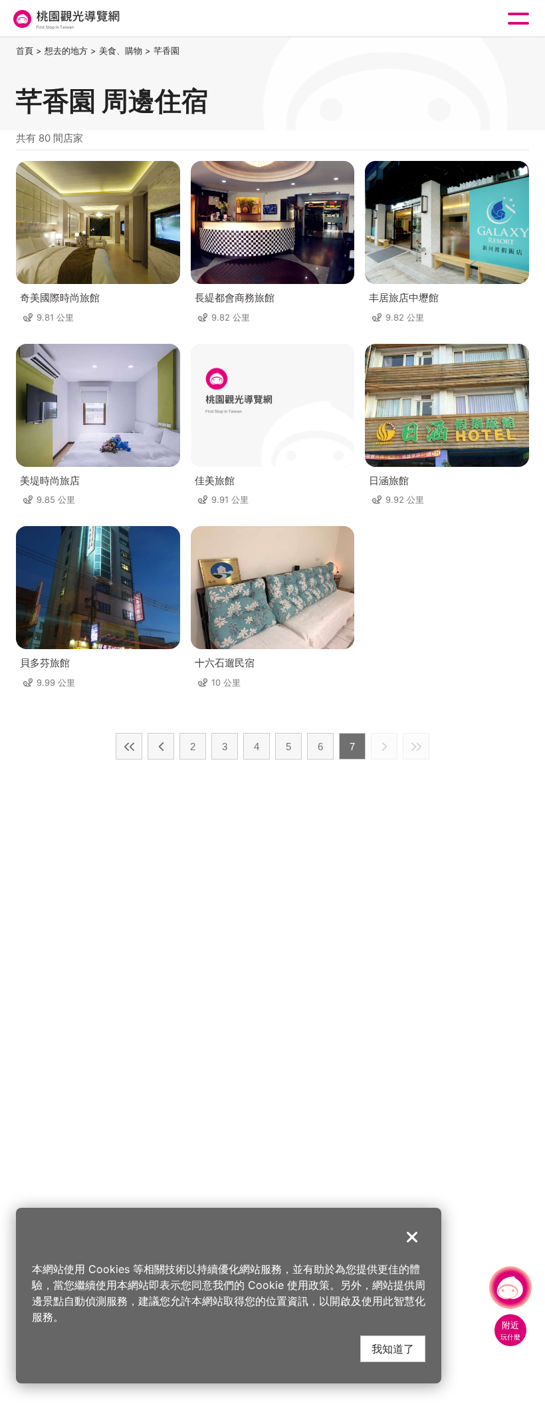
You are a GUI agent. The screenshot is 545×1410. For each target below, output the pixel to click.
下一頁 (384, 746)
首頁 (24, 50)
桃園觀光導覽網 (65, 19)
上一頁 (161, 746)
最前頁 (129, 746)
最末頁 (416, 746)
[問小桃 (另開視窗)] (510, 1287)
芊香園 (166, 50)
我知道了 (393, 1348)
